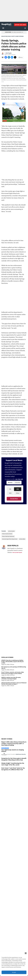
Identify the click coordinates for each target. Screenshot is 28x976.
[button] (25, 953)
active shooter (11, 531)
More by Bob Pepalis (17, 552)
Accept (14, 972)
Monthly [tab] (10, 482)
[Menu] (3, 28)
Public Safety (11, 36)
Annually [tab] (17, 482)
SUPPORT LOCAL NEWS (20, 24)
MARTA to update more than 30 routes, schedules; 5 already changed (11, 678)
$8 (10, 489)
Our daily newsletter (13, 32)
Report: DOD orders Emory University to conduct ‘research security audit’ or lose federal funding (13, 743)
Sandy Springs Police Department (9, 539)
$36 (10, 493)
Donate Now (14, 498)
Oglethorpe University (21, 754)
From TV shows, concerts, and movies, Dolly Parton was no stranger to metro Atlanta (12, 672)
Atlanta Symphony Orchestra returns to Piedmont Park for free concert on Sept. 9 (13, 683)
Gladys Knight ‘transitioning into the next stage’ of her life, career (12, 764)
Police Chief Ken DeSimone (8, 536)
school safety (22, 539)
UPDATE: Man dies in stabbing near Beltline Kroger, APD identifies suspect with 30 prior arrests (12, 662)
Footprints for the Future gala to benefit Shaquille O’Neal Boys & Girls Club (13, 759)
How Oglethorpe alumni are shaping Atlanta (12, 750)
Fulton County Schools (7, 533)
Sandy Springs (20, 36)
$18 (18, 489)
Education (4, 36)
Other (17, 493)
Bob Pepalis (9, 53)
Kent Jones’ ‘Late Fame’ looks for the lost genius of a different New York (13, 769)
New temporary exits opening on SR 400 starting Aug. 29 (13, 667)
